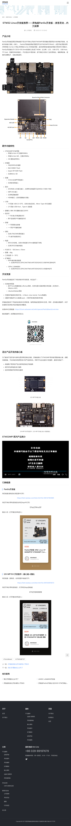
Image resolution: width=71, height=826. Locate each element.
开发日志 (6, 797)
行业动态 (6, 805)
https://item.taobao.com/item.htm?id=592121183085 (35, 498)
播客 (5, 801)
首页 (3, 17)
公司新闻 (29, 30)
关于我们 (4, 717)
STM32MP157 (20, 659)
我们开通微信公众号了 (15, 668)
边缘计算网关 (31, 716)
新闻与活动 (5, 790)
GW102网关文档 (9, 786)
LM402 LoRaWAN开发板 (46, 679)
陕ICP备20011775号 (50, 821)
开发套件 (29, 728)
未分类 (4, 810)
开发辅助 (29, 740)
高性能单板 (30, 720)
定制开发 (29, 736)
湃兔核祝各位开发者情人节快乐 (18, 664)
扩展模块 (29, 732)
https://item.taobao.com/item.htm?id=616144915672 (35, 583)
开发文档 (4, 783)
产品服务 (28, 713)
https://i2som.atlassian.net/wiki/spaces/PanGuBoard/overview (37, 309)
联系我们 (51, 717)
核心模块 (29, 724)
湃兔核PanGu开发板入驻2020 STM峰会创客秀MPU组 (53, 683)
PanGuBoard (8, 659)
